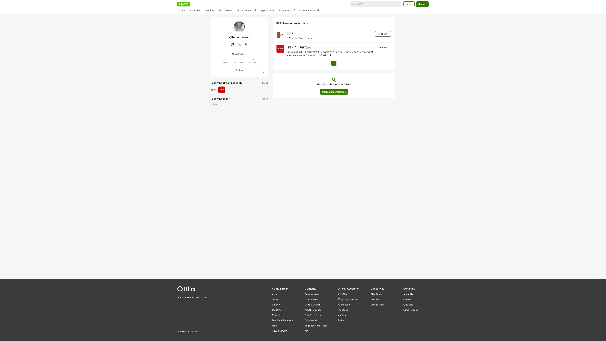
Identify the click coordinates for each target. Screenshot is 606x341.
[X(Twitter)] (239, 44)
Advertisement (279, 330)
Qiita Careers (286, 10)
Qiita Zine (375, 299)
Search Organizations (334, 91)
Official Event (224, 10)
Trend (182, 10)
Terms (275, 299)
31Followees (239, 61)
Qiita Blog (408, 304)
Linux (214, 104)
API (306, 330)
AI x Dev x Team (309, 10)
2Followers (253, 61)
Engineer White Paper (316, 325)
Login (409, 4)
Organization (267, 10)
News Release (410, 309)
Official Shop (377, 304)
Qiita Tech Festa (313, 315)
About (275, 294)
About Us (408, 294)
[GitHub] (232, 44)
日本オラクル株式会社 (299, 47)
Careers (407, 299)
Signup (422, 4)
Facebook (343, 309)
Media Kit (277, 315)
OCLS (290, 33)
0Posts (225, 61)
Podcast (342, 320)
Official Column (246, 10)
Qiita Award (311, 320)
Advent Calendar (313, 309)
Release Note (312, 294)
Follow (239, 70)
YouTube (342, 315)
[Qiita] (183, 4)
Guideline (277, 309)
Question (209, 10)
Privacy (276, 304)
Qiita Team (376, 294)
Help (274, 325)
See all (265, 83)
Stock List (194, 10)
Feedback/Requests (282, 320)
